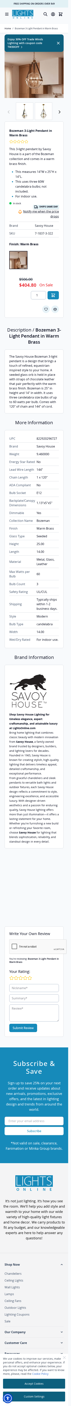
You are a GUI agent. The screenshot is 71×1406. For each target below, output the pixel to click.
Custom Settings (34, 1396)
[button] (34, 1264)
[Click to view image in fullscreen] (34, 68)
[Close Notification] (58, 43)
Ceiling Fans (13, 1301)
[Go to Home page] (22, 14)
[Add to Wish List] (46, 309)
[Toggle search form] (45, 14)
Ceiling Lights (14, 1280)
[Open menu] (7, 14)
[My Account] (53, 14)
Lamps (9, 1294)
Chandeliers (13, 1274)
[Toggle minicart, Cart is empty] (61, 14)
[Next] (59, 112)
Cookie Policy (40, 1374)
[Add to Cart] (53, 295)
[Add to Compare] (55, 309)
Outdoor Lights (15, 1308)
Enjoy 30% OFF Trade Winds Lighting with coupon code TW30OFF (25, 43)
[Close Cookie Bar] (64, 1357)
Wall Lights (12, 1287)
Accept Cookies (34, 1383)
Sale (7, 1321)
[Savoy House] (34, 691)
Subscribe (34, 1131)
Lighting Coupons (17, 1314)
